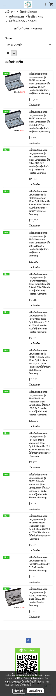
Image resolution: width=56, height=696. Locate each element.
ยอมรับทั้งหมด (35, 690)
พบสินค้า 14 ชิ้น (14, 62)
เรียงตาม (11, 38)
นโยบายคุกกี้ (25, 684)
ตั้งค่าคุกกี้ (18, 690)
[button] (43, 4)
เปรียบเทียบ (35, 105)
